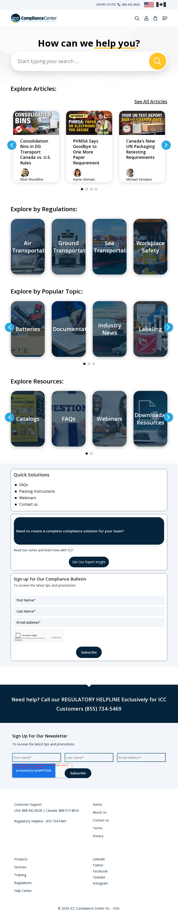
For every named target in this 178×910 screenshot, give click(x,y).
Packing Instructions (37, 491)
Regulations (23, 883)
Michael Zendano (139, 179)
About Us (100, 812)
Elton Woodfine (31, 179)
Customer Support (28, 804)
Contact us (28, 504)
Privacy (98, 836)
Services (20, 867)
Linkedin (99, 859)
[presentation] (11, 145)
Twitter (98, 865)
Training (20, 875)
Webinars (27, 497)
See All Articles (150, 102)
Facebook (100, 871)
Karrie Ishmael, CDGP (84, 181)
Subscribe (89, 652)
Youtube (99, 877)
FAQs (23, 484)
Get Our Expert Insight (88, 562)
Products (21, 859)
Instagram (100, 883)
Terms (97, 828)
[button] (164, 18)
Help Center (23, 890)
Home (97, 804)
